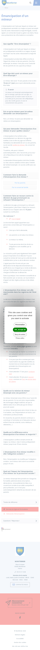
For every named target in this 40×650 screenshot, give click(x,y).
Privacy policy (20, 338)
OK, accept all (20, 330)
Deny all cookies (20, 334)
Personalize (20, 325)
